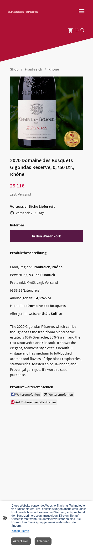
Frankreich (33, 69)
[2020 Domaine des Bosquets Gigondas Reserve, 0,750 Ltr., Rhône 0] (46, 113)
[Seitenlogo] (25, 16)
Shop (14, 69)
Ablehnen (43, 541)
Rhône (53, 69)
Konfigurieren (20, 531)
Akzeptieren (21, 541)
